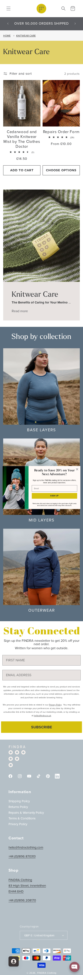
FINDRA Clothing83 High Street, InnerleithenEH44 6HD (27, 886)
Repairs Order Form (61, 131)
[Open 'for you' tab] (14, 961)
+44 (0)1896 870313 (22, 856)
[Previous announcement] (8, 23)
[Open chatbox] (74, 967)
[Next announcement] (75, 23)
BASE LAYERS (41, 429)
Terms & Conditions (22, 818)
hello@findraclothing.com (26, 847)
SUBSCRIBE (41, 727)
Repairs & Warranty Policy (26, 812)
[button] (8, 8)
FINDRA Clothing (47, 973)
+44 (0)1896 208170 (22, 900)
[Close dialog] (77, 469)
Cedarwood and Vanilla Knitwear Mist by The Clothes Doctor (21, 139)
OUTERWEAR (41, 610)
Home (7, 36)
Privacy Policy (18, 824)
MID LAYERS (41, 520)
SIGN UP (54, 495)
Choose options (61, 170)
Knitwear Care (26, 36)
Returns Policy (18, 807)
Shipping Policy (19, 801)
